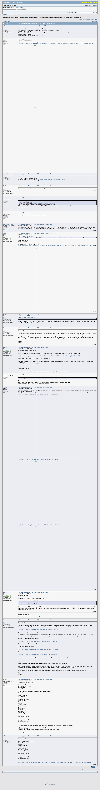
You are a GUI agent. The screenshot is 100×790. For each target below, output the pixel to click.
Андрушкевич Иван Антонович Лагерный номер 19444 (32, 25)
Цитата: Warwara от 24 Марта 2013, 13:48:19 (27, 376)
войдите (11, 7)
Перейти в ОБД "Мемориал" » (89, 2)
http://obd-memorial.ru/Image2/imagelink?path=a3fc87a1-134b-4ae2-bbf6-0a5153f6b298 (38, 661)
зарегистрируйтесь (19, 7)
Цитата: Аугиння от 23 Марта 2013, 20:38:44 (26, 317)
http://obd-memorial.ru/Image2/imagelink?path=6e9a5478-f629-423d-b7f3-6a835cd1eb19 (38, 525)
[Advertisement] (50, 777)
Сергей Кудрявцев (8, 173)
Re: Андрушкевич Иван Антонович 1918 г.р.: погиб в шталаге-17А (35, 39)
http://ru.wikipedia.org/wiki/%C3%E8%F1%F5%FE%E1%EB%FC (50, 179)
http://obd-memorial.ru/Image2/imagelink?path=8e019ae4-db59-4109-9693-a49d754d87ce (38, 649)
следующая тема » (93, 19)
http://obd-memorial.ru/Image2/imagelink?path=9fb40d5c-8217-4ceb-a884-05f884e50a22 (38, 654)
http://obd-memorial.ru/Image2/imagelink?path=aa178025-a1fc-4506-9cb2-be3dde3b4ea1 (38, 459)
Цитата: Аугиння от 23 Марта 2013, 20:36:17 (26, 236)
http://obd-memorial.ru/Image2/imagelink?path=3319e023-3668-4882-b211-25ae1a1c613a (38, 641)
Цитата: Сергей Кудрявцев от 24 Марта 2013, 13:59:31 (28, 600)
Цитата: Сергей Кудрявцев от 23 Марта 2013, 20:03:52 (28, 199)
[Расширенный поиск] (71, 12)
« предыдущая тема (83, 19)
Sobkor (5, 39)
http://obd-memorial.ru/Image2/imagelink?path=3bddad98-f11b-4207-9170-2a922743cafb (38, 394)
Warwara (5, 347)
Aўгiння (5, 25)
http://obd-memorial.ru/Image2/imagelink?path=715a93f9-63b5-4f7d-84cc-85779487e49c (38, 629)
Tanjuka (5, 327)
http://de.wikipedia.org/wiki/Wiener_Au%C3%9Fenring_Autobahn (33, 363)
